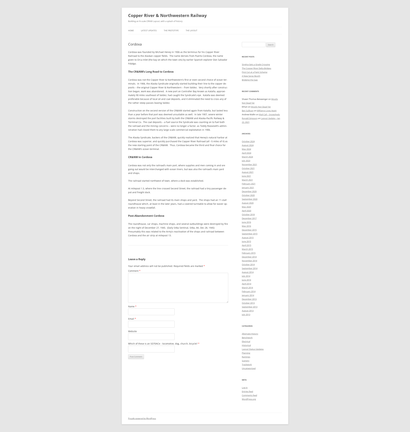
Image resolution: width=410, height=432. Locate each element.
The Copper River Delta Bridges (256, 68)
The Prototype (171, 30)
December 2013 (249, 299)
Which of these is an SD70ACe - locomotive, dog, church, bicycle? (163, 343)
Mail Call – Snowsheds (269, 114)
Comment (134, 270)
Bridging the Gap (250, 79)
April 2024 (246, 152)
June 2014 (246, 279)
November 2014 (249, 260)
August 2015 (248, 237)
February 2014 (248, 291)
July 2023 (246, 160)
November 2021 (249, 164)
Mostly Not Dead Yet (261, 106)
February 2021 (248, 183)
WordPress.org (249, 399)
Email (132, 318)
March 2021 (247, 179)
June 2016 (246, 222)
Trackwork (247, 364)
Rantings (246, 356)
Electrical (246, 341)
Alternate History (250, 333)
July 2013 (246, 314)
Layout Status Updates (253, 349)
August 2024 (248, 145)
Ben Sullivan (247, 110)
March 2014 (247, 287)
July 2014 (246, 276)
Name (132, 306)
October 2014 (248, 264)
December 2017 (249, 218)
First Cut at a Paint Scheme (254, 72)
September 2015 (249, 233)
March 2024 (247, 156)
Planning (246, 353)
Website (132, 331)
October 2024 (248, 141)
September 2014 (249, 268)
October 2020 (248, 195)
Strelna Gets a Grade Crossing (256, 64)
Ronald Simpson (249, 118)
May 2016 (246, 226)
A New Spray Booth (251, 76)
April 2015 (246, 245)
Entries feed (247, 391)
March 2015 (247, 249)
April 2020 (246, 210)
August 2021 (248, 172)
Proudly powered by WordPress (142, 418)
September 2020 (249, 199)
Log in (245, 387)
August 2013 (248, 310)
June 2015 (246, 241)
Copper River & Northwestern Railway (167, 15)
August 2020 (248, 202)
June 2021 (246, 176)
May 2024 (246, 149)
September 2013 (249, 306)
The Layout (191, 30)
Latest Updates (149, 30)
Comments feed (249, 395)
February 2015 (248, 253)
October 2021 (248, 168)
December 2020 (249, 191)
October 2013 (248, 303)
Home (131, 30)
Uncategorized (249, 368)
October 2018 (248, 214)
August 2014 (248, 272)
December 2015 (249, 229)
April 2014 (246, 283)
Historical (246, 345)
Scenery (245, 360)
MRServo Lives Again (267, 110)
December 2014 (249, 256)
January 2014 (248, 295)
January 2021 (248, 187)
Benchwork (247, 337)
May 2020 (246, 206)
